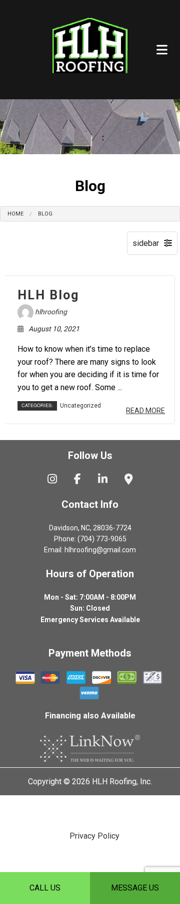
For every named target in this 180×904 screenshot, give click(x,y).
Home (16, 214)
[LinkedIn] (102, 480)
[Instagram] (52, 480)
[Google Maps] (128, 480)
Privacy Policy (95, 836)
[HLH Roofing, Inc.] (90, 48)
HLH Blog (48, 295)
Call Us (45, 888)
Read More (145, 411)
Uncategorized (80, 405)
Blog (45, 214)
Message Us (135, 888)
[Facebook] (77, 480)
